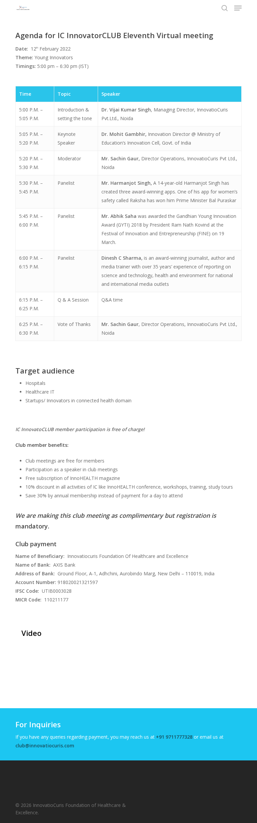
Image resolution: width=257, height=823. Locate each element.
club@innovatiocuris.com (44, 745)
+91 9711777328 (174, 737)
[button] (238, 8)
